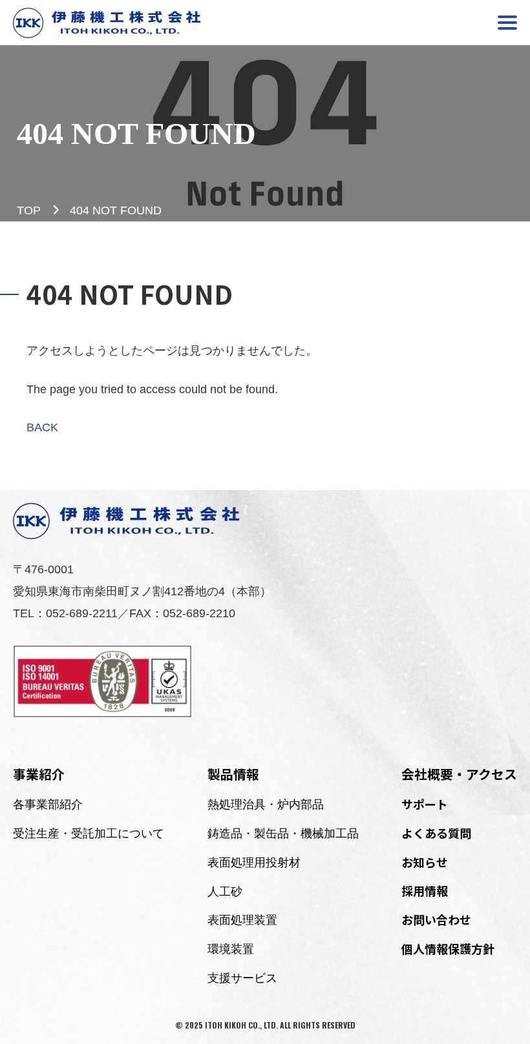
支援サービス (242, 978)
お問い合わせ (436, 919)
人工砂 (224, 891)
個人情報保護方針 (447, 948)
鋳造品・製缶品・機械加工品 (283, 833)
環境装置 (230, 949)
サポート (424, 803)
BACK (42, 427)
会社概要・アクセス (459, 773)
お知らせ (424, 862)
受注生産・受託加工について (88, 833)
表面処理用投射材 (254, 862)
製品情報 (233, 773)
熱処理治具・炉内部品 (265, 804)
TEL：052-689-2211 (65, 613)
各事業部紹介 (48, 804)
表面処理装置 (242, 920)
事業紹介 (39, 773)
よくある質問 (436, 832)
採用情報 (424, 890)
